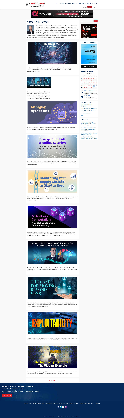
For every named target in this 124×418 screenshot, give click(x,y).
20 (91, 84)
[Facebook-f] (58, 407)
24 (84, 86)
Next (55, 380)
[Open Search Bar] (97, 3)
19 (89, 84)
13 (91, 82)
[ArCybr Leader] (62, 17)
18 (86, 84)
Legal (82, 115)
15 (96, 82)
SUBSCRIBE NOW (7, 395)
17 (84, 84)
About (60, 403)
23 (81, 86)
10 (84, 82)
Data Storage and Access (86, 113)
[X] (63, 407)
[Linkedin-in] (61, 407)
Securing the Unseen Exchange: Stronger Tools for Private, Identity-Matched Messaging (88, 123)
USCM (57, 3)
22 (96, 84)
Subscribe (89, 7)
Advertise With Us (83, 403)
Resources (92, 3)
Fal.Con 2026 (87, 95)
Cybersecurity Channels (70, 3)
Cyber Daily (81, 3)
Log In (30, 403)
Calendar (87, 3)
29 (89, 78)
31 (93, 78)
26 (89, 86)
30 (91, 78)
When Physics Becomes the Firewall (88, 127)
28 (86, 78)
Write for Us (90, 403)
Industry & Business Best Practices (88, 110)
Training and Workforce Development (88, 108)
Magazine (62, 3)
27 (84, 78)
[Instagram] (66, 407)
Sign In (95, 7)
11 (86, 82)
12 (89, 82)
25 (86, 86)
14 (93, 82)
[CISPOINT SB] (89, 38)
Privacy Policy (97, 403)
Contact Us (55, 403)
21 (93, 84)
